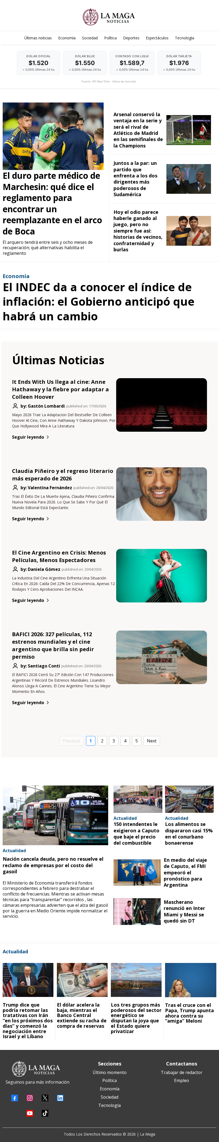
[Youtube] (29, 1113)
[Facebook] (14, 1098)
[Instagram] (29, 1098)
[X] (45, 1098)
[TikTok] (45, 1113)
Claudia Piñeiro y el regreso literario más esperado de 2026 (62, 474)
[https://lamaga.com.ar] (109, 16)
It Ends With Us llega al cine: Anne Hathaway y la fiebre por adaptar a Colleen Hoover (60, 389)
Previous (71, 741)
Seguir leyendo (28, 437)
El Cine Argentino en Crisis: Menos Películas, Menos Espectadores (59, 556)
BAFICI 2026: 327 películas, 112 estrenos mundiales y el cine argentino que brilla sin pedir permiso (53, 645)
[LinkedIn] (60, 1098)
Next (152, 741)
